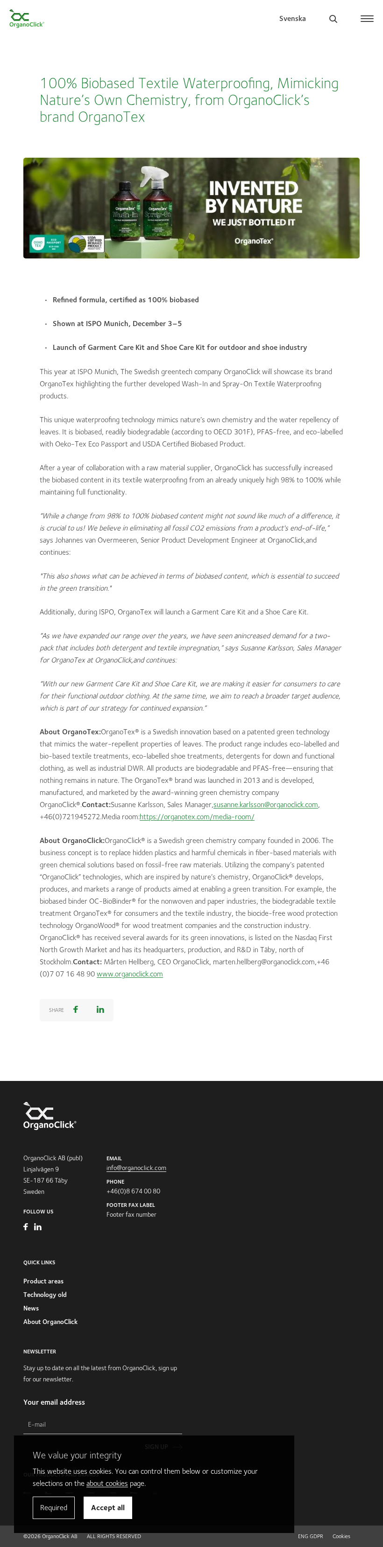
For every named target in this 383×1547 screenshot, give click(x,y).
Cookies (341, 1536)
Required (53, 1507)
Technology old (45, 1294)
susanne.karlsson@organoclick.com (265, 804)
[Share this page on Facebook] (75, 1010)
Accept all (108, 1507)
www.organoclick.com (130, 973)
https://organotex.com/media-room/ (197, 816)
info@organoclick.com (136, 1167)
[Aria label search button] (333, 18)
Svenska (292, 18)
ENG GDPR (310, 1536)
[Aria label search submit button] (357, 82)
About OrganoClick (50, 1321)
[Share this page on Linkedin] (100, 1010)
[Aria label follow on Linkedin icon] (38, 1228)
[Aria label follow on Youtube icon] (26, 1228)
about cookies (107, 1483)
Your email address (54, 1402)
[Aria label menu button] (368, 15)
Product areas (43, 1281)
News (31, 1308)
